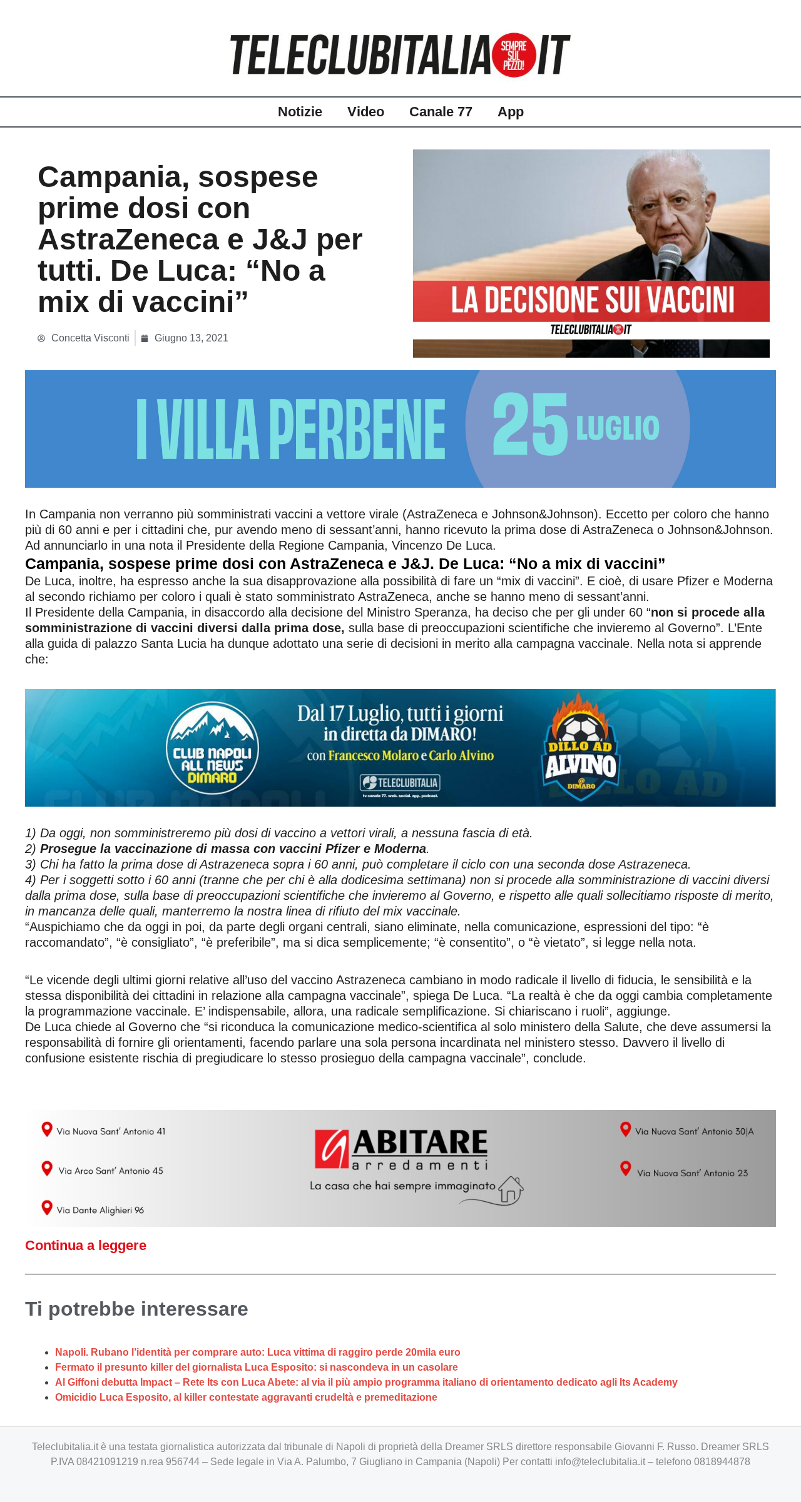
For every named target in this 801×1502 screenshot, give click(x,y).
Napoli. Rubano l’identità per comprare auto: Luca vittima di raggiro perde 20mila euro (258, 1352)
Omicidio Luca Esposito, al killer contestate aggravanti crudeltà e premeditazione (246, 1397)
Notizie (300, 111)
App (510, 111)
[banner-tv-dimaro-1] (400, 747)
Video (365, 111)
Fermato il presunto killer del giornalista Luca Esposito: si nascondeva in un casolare (256, 1367)
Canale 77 (440, 111)
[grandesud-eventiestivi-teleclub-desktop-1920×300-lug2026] (400, 428)
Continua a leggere (85, 1245)
